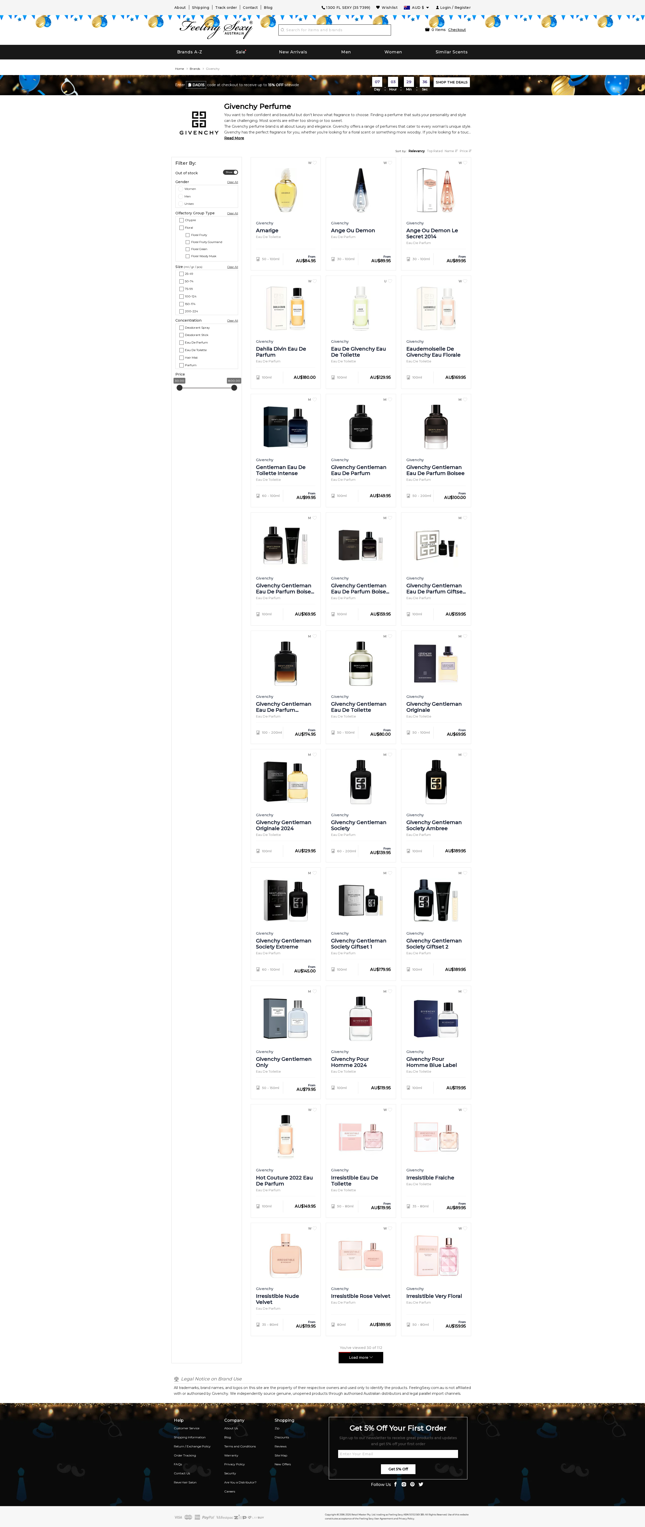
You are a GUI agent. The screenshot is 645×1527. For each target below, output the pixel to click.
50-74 (189, 281)
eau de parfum (196, 342)
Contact (250, 7)
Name (450, 151)
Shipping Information (190, 1437)
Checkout (457, 29)
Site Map (281, 1455)
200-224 (191, 311)
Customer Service (186, 1428)
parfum (191, 365)
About (180, 7)
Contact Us (182, 1473)
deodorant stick (196, 335)
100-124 (191, 296)
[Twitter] (421, 1485)
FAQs (178, 1464)
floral (189, 227)
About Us (231, 1428)
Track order (226, 7)
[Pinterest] (412, 1485)
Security (230, 1473)
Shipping (200, 7)
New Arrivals (293, 52)
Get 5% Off (398, 1469)
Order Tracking (185, 1455)
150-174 (190, 304)
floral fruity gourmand (206, 242)
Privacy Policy (234, 1464)
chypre (190, 220)
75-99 (189, 289)
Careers (229, 1491)
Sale (240, 52)
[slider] (179, 388)
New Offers (283, 1464)
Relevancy (417, 151)
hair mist (191, 357)
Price (464, 151)
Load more (359, 1357)
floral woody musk (203, 256)
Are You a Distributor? (240, 1482)
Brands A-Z (189, 52)
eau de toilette (196, 350)
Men (346, 52)
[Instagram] (404, 1485)
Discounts (282, 1437)
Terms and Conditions (240, 1446)
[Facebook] (395, 1485)
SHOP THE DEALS (452, 82)
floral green (199, 249)
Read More (234, 138)
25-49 (189, 274)
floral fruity (199, 235)
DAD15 (198, 85)
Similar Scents (452, 52)
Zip (277, 1428)
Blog (268, 7)
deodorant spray (197, 327)
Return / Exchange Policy (192, 1446)
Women (393, 52)
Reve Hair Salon (185, 1482)
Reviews (280, 1446)
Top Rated (435, 151)
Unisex (189, 204)
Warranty (231, 1455)
